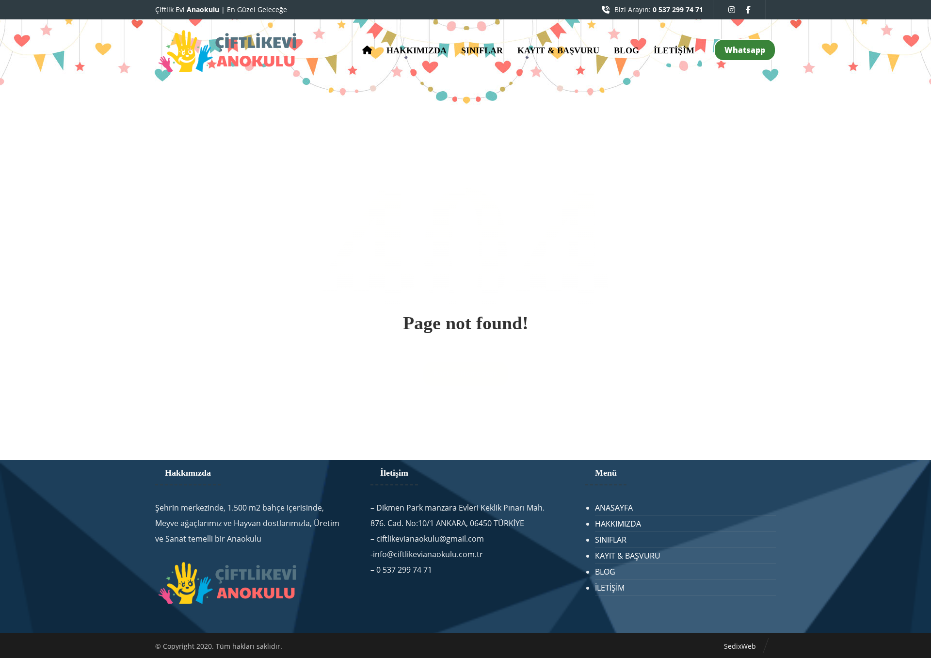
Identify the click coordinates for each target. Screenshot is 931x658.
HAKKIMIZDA (618, 523)
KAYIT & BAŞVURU (627, 555)
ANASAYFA (614, 507)
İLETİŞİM (610, 587)
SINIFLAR (610, 539)
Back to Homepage (465, 374)
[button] (731, 9)
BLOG (605, 571)
